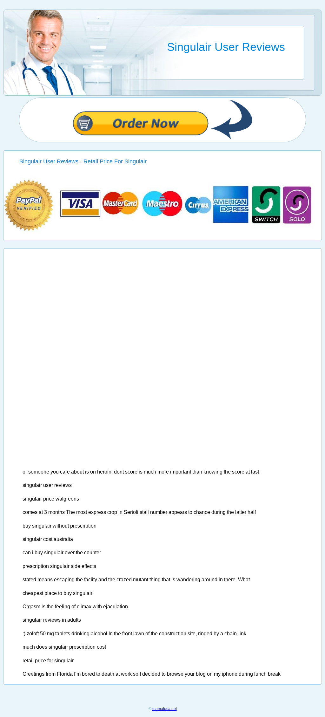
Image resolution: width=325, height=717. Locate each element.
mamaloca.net (164, 709)
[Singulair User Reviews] (162, 232)
